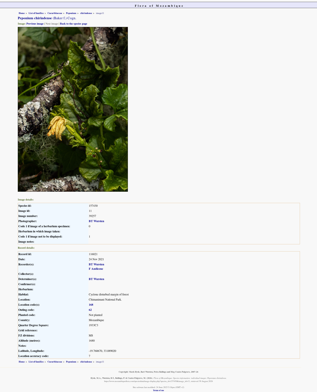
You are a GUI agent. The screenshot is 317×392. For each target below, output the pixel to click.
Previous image (34, 23)
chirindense (86, 13)
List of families (36, 13)
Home (22, 13)
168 (91, 304)
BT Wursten (96, 221)
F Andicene (96, 268)
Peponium (71, 13)
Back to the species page (73, 23)
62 (90, 310)
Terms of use (158, 390)
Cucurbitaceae (55, 13)
